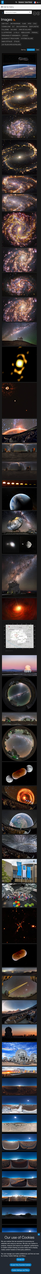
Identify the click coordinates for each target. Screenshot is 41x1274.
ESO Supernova (22, 26)
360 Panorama (15, 23)
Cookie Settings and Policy (20, 1270)
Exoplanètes (33, 26)
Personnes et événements (11, 35)
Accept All (20, 1259)
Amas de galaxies (25, 29)
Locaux (25, 35)
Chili (35, 23)
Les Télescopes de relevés (11, 44)
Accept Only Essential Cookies (20, 1265)
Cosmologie (6, 26)
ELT (13, 26)
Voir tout (5, 23)
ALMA (24, 23)
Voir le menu (8, 7)
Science (21, 2)
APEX (29, 23)
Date (37, 50)
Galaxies (14, 29)
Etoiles (16, 41)
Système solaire (27, 38)
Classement (30, 50)
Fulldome (5, 29)
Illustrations (7, 32)
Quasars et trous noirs (10, 38)
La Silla (16, 32)
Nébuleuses (25, 32)
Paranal (35, 32)
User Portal (28, 2)
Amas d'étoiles (7, 41)
